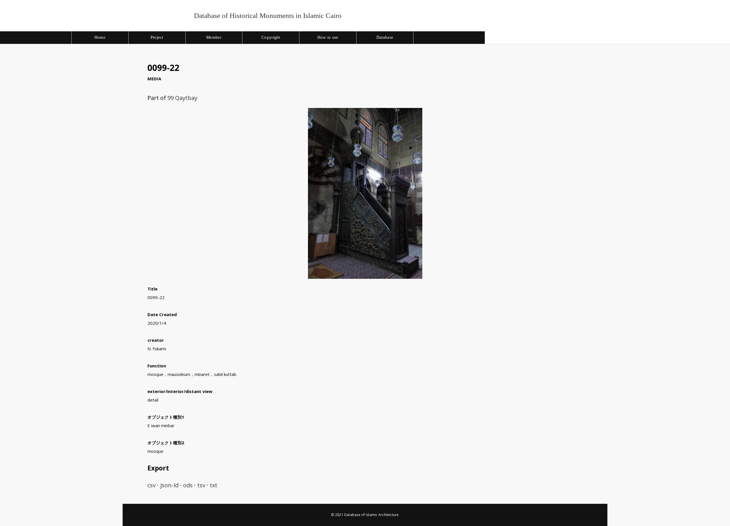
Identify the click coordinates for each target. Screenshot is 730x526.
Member (214, 37)
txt (213, 485)
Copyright (270, 37)
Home (100, 37)
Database (384, 37)
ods (188, 485)
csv (151, 485)
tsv (201, 485)
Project (157, 37)
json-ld (169, 485)
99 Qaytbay (182, 98)
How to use (327, 37)
